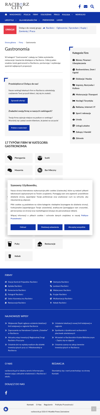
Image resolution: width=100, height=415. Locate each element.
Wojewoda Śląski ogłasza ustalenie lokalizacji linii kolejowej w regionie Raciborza (27, 324)
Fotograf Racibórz (15, 294)
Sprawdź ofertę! (18, 101)
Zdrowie (80, 138)
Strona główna (10, 43)
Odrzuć (23, 227)
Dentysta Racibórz (61, 282)
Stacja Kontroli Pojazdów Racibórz (22, 282)
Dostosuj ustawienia (50, 227)
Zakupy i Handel (83, 132)
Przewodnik (48, 20)
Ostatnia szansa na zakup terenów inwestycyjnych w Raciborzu (69, 346)
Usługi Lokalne (83, 126)
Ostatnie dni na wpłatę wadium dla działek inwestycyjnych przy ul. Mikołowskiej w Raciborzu (26, 347)
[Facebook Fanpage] (79, 6)
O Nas (38, 405)
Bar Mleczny (50, 170)
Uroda (79, 120)
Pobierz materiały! (19, 128)
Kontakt (55, 374)
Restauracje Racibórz (17, 303)
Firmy (35, 15)
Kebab (18, 256)
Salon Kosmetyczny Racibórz (20, 299)
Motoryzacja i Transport (87, 95)
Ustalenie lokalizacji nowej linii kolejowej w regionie (73, 324)
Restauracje (50, 244)
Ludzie (60, 20)
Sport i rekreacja (83, 113)
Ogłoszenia (46, 15)
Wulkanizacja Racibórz (62, 299)
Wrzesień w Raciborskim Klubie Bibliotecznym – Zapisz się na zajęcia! (75, 339)
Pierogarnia (20, 158)
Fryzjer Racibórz (60, 294)
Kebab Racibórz (59, 303)
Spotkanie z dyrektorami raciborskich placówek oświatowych (71, 331)
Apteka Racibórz (15, 286)
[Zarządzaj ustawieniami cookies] (6, 409)
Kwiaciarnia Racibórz (17, 290)
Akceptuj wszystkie (76, 227)
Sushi (47, 158)
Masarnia (19, 170)
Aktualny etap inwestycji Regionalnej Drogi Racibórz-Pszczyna (26, 339)
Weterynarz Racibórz (62, 290)
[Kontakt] (85, 6)
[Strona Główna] (6, 15)
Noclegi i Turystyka (84, 101)
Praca (57, 15)
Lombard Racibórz (60, 286)
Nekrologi (80, 15)
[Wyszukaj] (92, 6)
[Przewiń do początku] (93, 408)
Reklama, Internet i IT (85, 107)
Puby (17, 244)
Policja (27, 15)
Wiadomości (15, 15)
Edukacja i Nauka (84, 79)
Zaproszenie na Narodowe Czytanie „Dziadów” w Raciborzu (28, 331)
